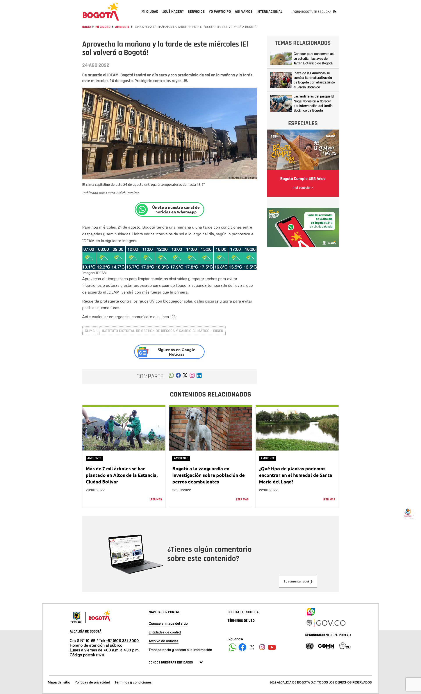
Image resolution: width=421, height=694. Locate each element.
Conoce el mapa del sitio (168, 623)
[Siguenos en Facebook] (232, 647)
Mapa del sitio (59, 682)
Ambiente (122, 27)
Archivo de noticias (163, 641)
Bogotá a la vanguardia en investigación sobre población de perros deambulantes (208, 475)
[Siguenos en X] (252, 647)
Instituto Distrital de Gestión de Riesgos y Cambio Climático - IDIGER (162, 330)
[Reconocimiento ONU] (309, 645)
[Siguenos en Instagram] (262, 647)
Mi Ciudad (103, 27)
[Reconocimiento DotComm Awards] (326, 645)
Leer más (156, 499)
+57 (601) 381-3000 (122, 640)
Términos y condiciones (133, 682)
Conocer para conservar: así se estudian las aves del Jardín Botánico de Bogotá (314, 58)
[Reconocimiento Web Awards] (344, 645)
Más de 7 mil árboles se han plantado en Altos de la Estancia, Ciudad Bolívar (122, 475)
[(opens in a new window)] (192, 376)
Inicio (86, 27)
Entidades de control (165, 632)
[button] (171, 376)
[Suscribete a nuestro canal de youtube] (272, 647)
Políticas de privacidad (92, 682)
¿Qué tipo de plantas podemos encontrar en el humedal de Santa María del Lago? (295, 475)
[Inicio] (101, 11)
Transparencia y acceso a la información (180, 649)
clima (90, 330)
